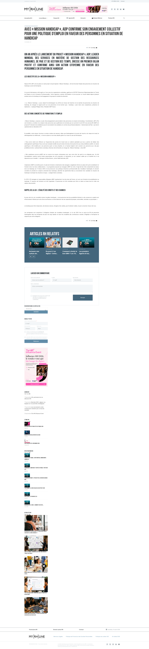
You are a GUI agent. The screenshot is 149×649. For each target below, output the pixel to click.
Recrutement (35, 26)
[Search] (124, 18)
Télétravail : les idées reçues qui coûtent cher (34, 488)
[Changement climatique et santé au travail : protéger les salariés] (27, 465)
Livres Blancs (42, 18)
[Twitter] (115, 9)
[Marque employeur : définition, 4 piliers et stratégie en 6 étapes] (36, 564)
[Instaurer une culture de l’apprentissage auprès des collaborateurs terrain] (36, 242)
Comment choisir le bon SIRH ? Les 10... (69, 252)
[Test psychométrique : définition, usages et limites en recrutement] (36, 584)
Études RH (56, 18)
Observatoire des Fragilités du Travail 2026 (33, 426)
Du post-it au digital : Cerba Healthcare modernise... (51, 252)
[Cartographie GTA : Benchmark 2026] (27, 441)
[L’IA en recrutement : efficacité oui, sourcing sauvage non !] (27, 475)
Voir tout (26, 393)
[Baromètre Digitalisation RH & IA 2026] (27, 432)
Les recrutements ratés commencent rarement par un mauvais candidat (34, 408)
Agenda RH (71, 18)
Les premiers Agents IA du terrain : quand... (85, 252)
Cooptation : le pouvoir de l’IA (30, 496)
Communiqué (28, 26)
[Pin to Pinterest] (93, 47)
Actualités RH (28, 18)
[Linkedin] (121, 9)
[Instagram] (118, 9)
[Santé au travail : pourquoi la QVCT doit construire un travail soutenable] (36, 543)
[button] (30, 256)
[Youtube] (124, 9)
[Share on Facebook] (89, 47)
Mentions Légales (58, 636)
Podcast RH (111, 18)
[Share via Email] (96, 47)
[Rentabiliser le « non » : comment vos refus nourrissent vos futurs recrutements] (27, 502)
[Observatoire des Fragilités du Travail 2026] (27, 424)
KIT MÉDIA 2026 (115, 1)
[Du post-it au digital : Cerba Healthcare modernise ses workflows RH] (53, 242)
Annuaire (83, 18)
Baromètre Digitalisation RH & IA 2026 (32, 435)
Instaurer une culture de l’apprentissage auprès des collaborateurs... (35, 252)
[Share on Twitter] (91, 47)
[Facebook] (112, 9)
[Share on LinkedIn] (94, 47)
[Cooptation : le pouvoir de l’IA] (27, 494)
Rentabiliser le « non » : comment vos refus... (34, 505)
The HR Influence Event (37, 413)
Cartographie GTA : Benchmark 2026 (32, 443)
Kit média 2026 (116, 636)
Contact (123, 1)
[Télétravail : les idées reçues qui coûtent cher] (27, 485)
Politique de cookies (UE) (102, 636)
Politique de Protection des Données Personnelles (79, 636)
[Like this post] (88, 47)
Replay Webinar (98, 18)
